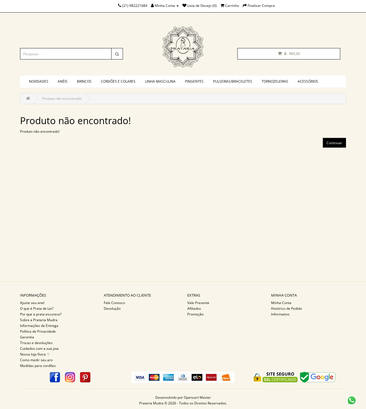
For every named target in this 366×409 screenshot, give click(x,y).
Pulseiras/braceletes (232, 81)
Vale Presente (198, 302)
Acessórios (308, 81)
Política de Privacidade (38, 331)
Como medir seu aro (36, 360)
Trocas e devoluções (36, 342)
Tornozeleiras (275, 81)
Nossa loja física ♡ (35, 354)
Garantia (27, 337)
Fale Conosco (114, 302)
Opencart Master (197, 397)
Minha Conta (281, 302)
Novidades (38, 81)
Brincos (84, 81)
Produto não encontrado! (62, 98)
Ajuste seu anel (32, 302)
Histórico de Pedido (286, 308)
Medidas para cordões (38, 365)
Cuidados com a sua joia (39, 348)
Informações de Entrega (39, 325)
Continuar (334, 142)
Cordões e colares (118, 81)
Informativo (280, 314)
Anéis (62, 81)
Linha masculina (160, 81)
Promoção (195, 314)
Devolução (112, 308)
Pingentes (194, 81)
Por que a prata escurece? (40, 314)
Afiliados (194, 308)
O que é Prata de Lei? (36, 308)
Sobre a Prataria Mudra (38, 319)
